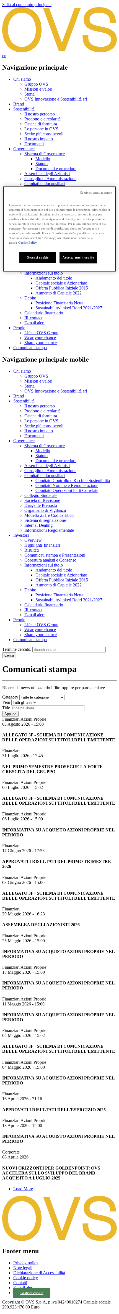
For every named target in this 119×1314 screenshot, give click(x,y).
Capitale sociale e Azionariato (61, 283)
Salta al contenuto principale (26, 4)
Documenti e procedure (55, 168)
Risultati (31, 550)
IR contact (33, 317)
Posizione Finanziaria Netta (59, 303)
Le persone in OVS (41, 129)
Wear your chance (40, 337)
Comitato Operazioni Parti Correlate (66, 490)
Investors (21, 535)
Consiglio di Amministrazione (50, 178)
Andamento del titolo (53, 278)
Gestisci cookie (31, 1293)
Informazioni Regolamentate (49, 530)
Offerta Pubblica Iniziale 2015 (61, 288)
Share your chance (40, 342)
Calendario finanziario (43, 312)
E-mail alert (34, 322)
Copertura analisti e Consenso (50, 560)
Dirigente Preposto (40, 505)
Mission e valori (38, 89)
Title (6, 707)
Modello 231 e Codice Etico (49, 515)
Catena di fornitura (40, 124)
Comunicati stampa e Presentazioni (54, 555)
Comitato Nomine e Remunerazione (66, 485)
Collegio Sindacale (40, 495)
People (19, 327)
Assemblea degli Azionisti (47, 173)
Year (6, 702)
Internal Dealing (38, 525)
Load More (23, 1188)
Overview (33, 540)
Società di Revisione (42, 500)
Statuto (41, 163)
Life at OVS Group (41, 332)
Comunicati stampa (30, 347)
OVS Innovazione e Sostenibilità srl (55, 99)
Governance (24, 148)
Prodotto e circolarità (42, 119)
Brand (18, 104)
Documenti (34, 143)
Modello (42, 158)
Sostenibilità (24, 109)
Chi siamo (22, 79)
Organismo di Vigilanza (45, 510)
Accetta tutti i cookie (78, 257)
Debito (30, 298)
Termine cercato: (16, 649)
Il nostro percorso (39, 114)
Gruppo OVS (36, 84)
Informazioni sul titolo (43, 273)
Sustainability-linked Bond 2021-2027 (68, 308)
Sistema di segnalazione (45, 520)
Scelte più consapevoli (43, 133)
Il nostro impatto (38, 138)
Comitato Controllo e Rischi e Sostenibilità (72, 480)
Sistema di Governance (44, 153)
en (4, 55)
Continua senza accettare (96, 192)
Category (10, 697)
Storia (29, 94)
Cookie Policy (27, 242)
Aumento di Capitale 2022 (58, 293)
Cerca (9, 655)
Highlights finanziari (42, 545)
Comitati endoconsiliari (44, 183)
